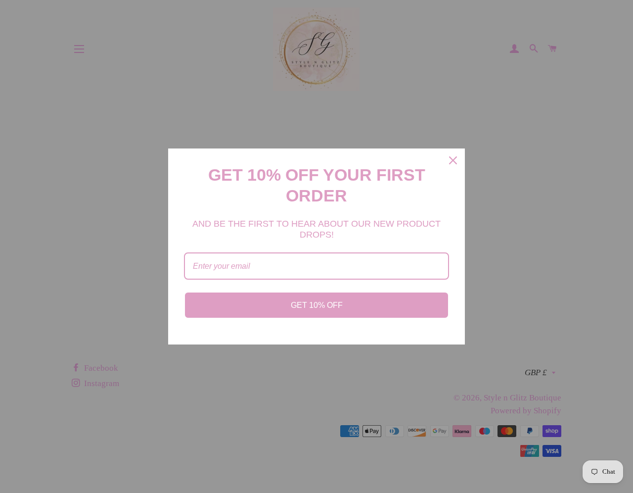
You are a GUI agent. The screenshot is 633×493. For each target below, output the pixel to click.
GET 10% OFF (317, 305)
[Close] (453, 160)
